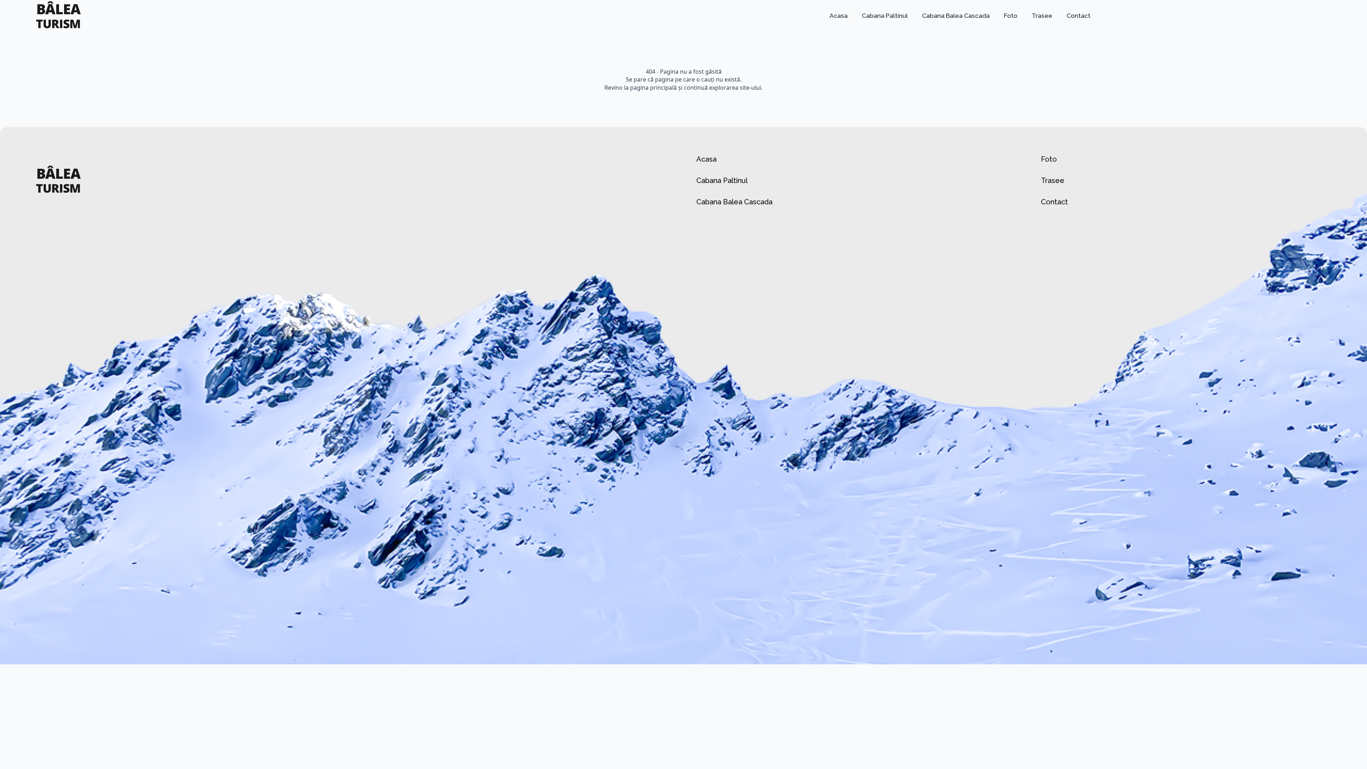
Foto (1010, 15)
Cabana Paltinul (885, 15)
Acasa (838, 15)
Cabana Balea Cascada (956, 15)
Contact (1078, 15)
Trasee (1042, 15)
